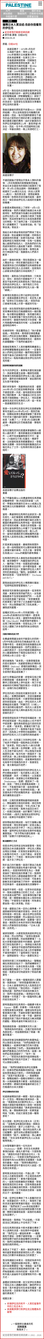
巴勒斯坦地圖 (36, 13)
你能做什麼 (11, 16)
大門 (8, 11)
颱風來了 (21, 1329)
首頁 (22, 11)
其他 (10, 21)
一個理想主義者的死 (23, 1324)
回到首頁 (22, 1327)
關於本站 (36, 11)
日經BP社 (13, 44)
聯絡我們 (22, 13)
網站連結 (7, 13)
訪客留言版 (32, 16)
